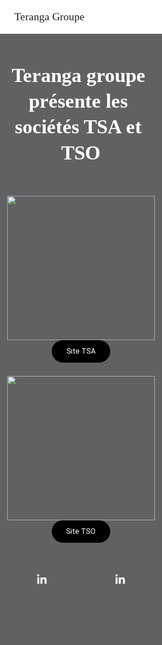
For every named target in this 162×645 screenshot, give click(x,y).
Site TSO (80, 531)
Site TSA (81, 351)
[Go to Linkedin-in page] (46, 579)
